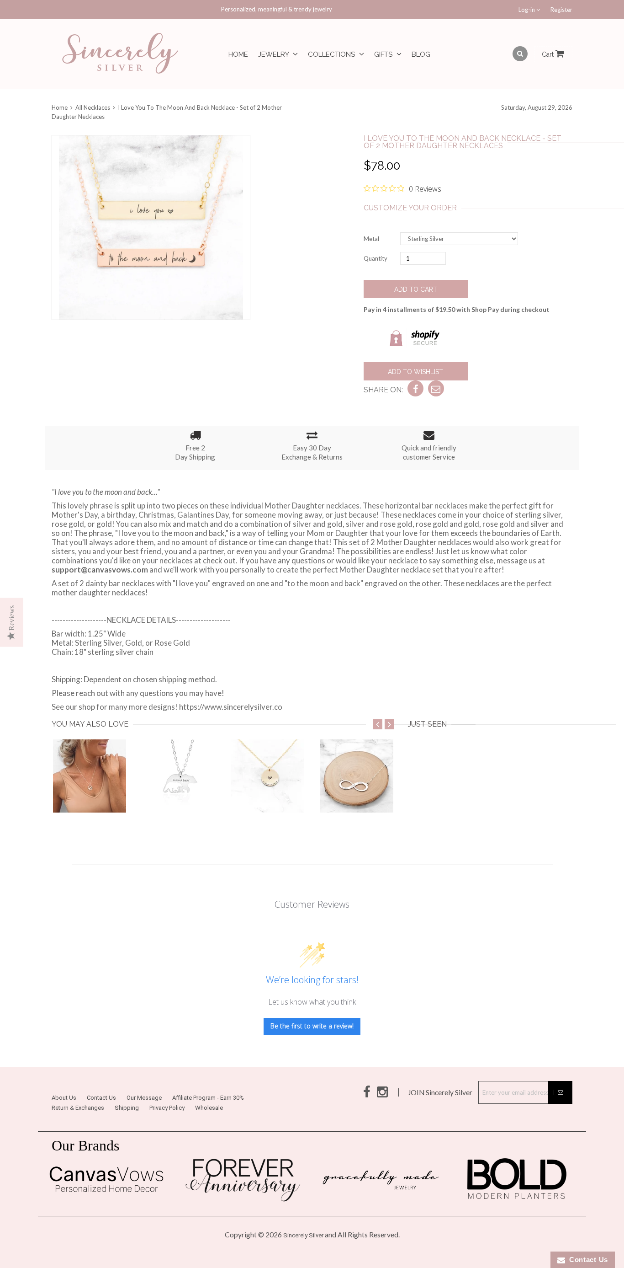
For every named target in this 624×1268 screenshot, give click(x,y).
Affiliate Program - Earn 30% (208, 1097)
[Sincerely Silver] (120, 54)
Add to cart (415, 289)
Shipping (127, 1107)
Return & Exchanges (78, 1107)
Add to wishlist (415, 371)
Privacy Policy (167, 1107)
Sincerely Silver (303, 1235)
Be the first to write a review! (312, 1026)
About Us (64, 1097)
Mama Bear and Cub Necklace (194, 794)
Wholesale (209, 1107)
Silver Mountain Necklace (96, 794)
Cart (548, 54)
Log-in (527, 9)
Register (561, 9)
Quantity (375, 258)
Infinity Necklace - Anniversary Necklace (389, 794)
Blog (421, 54)
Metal (371, 238)
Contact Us (101, 1097)
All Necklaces (92, 107)
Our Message (144, 1097)
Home (238, 54)
